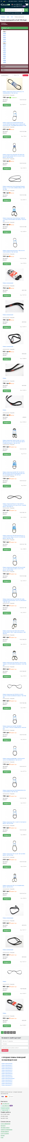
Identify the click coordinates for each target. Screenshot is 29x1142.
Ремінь (4, 378)
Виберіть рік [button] (6, 28)
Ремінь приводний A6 (7, 1073)
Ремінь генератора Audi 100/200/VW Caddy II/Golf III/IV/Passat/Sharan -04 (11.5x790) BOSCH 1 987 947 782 (14, 600)
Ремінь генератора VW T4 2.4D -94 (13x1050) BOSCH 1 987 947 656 (14, 854)
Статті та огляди (5, 1133)
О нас (2, 1137)
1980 (4, 45)
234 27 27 (17, 4)
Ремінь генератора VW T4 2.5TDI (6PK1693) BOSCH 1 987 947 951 (13, 886)
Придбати (7, 105)
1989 (4, 62)
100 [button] (3, 70)
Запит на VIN (5, 1110)
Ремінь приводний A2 (7, 1067)
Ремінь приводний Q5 (7, 1081)
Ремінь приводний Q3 (7, 1080)
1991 (4, 35)
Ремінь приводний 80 (7, 1063)
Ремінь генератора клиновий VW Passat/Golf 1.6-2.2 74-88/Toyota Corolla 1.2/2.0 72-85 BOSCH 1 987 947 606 (14, 569)
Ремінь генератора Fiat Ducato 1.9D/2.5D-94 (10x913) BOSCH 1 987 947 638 (14, 251)
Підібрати (5, 1050)
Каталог (3, 1135)
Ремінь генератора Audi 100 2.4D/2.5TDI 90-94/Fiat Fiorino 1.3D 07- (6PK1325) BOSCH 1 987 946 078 (14, 632)
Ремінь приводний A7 (7, 1075)
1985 (4, 55)
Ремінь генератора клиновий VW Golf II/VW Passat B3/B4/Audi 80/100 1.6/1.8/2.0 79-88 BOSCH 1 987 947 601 (13, 156)
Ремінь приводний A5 (7, 1071)
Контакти (21, 1)
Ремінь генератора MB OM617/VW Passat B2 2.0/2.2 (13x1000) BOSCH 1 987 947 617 (14, 759)
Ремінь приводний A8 (7, 1076)
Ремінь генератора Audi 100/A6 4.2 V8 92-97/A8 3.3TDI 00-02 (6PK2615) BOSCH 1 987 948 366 (14, 696)
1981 (4, 47)
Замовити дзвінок (5, 1108)
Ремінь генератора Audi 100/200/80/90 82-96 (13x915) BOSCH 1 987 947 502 (14, 791)
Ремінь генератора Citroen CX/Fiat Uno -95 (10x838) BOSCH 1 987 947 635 (13, 92)
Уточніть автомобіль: (4, 23)
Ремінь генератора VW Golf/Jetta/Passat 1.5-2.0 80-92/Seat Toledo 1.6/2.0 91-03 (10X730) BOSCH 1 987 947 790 (14, 537)
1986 (4, 57)
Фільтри (26, 75)
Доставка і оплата (13, 1)
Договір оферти (5, 1131)
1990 (4, 33)
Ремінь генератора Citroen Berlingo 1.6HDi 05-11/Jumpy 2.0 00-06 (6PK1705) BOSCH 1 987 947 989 (14, 219)
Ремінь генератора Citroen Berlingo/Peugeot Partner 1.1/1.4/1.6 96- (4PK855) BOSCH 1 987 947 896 (14, 188)
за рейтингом (4, 75)
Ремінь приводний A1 (7, 1065)
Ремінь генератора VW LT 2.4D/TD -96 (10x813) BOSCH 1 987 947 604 (14, 822)
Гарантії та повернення (6, 1129)
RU (1, 1)
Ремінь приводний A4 (7, 1070)
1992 (4, 37)
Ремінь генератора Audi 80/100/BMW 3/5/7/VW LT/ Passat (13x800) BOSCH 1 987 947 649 (14, 727)
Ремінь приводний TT (7, 1085)
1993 (4, 39)
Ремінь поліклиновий (8, 283)
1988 (4, 60)
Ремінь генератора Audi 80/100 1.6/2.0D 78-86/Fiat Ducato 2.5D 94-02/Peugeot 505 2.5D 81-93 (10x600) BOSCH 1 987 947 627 (14, 473)
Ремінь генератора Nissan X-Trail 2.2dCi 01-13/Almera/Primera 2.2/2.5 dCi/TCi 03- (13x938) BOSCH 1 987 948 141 (14, 505)
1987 (4, 58)
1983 (4, 51)
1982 (4, 49)
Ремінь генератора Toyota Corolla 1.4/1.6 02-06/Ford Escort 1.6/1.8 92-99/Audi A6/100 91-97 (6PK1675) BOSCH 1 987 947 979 (14, 442)
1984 (4, 53)
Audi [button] (3, 66)
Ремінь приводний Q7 (7, 1083)
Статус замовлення (5, 1123)
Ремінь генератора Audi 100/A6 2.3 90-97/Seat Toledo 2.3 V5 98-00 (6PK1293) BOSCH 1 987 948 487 (14, 664)
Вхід (27, 1)
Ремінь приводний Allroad (8, 1078)
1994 (4, 41)
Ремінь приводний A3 (7, 1068)
